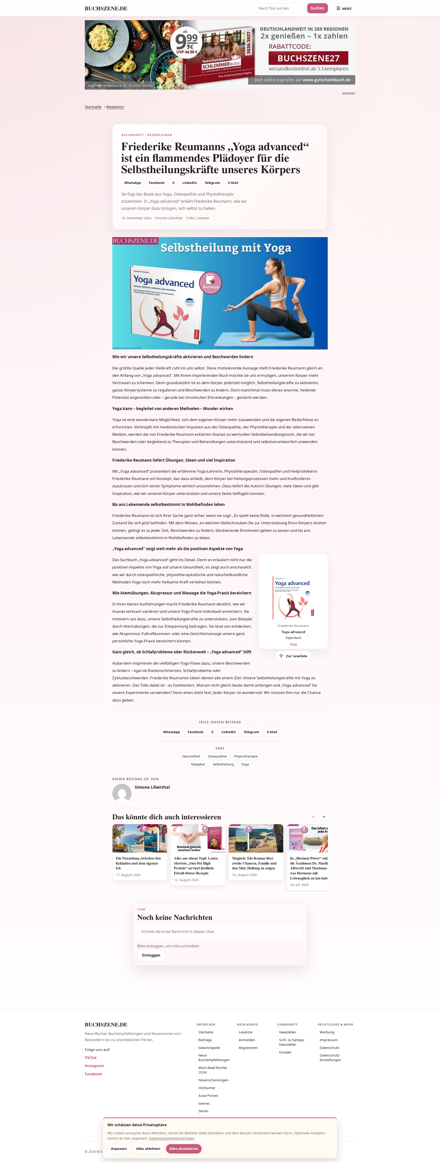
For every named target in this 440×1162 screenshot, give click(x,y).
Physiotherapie (246, 756)
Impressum (329, 1039)
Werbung (327, 1032)
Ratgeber (198, 764)
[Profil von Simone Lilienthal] (122, 793)
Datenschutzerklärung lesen (171, 1138)
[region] (220, 858)
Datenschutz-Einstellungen (330, 1057)
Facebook (157, 182)
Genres (204, 1103)
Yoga (245, 764)
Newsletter (287, 1032)
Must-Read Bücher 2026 (212, 1069)
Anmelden (247, 1039)
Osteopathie (217, 756)
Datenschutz (329, 1047)
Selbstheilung (223, 764)
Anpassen (119, 1148)
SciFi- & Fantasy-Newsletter (292, 1042)
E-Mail (233, 182)
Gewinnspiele (209, 1047)
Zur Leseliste (296, 656)
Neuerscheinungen (213, 1080)
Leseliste (245, 1032)
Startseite (93, 106)
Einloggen (151, 955)
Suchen (317, 8)
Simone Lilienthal (152, 787)
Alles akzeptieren (183, 1148)
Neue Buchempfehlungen (214, 1057)
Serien (203, 1111)
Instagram (94, 1065)
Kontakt (285, 1052)
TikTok (91, 1057)
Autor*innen (208, 1095)
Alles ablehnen (148, 1148)
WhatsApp (132, 182)
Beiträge (205, 1039)
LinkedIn (189, 182)
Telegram (212, 182)
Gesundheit (191, 756)
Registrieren (248, 1047)
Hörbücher (206, 1087)
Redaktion (115, 106)
